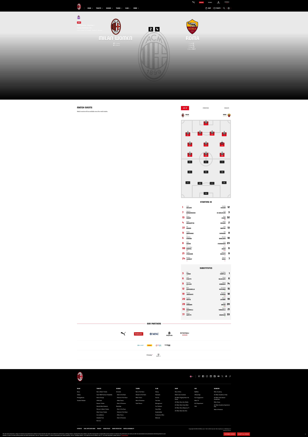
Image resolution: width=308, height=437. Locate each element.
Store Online (178, 391)
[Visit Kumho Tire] (167, 345)
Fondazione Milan (159, 415)
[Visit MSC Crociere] (154, 334)
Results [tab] (226, 108)
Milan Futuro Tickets (102, 412)
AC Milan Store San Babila (181, 402)
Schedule (118, 391)
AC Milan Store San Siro (181, 410)
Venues (157, 397)
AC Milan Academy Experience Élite (222, 405)
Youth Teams (139, 403)
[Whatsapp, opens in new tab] (226, 376)
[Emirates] (201, 2)
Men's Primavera (140, 400)
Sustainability (158, 412)
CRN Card (99, 400)
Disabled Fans (100, 417)
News (78, 391)
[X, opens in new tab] (222, 376)
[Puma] (192, 2)
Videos (78, 394)
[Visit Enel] (158, 345)
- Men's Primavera (121, 403)
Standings (118, 406)
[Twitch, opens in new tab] (199, 376)
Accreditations (100, 415)
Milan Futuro (139, 397)
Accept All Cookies (243, 434)
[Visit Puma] (123, 334)
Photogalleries (80, 397)
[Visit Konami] (184, 334)
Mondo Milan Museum (102, 406)
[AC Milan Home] (79, 6)
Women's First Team (141, 394)
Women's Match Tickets (103, 409)
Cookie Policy (124, 435)
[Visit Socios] (158, 355)
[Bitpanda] (218, 2)
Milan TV (196, 400)
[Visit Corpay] (149, 355)
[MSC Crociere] (210, 2)
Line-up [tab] (185, 108)
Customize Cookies (229, 434)
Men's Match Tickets (102, 391)
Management (158, 403)
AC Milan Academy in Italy (220, 394)
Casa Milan (158, 409)
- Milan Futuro (120, 400)
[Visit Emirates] (138, 334)
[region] (154, 434)
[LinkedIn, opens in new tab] (211, 376)
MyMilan (196, 391)
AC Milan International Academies (219, 398)
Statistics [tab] (206, 108)
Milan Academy (218, 391)
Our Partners (158, 406)
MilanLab (157, 417)
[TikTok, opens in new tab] (215, 376)
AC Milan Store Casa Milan (181, 405)
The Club (157, 400)
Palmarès (157, 394)
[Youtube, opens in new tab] (218, 376)
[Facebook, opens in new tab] (203, 376)
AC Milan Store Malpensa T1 (182, 408)
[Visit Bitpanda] (169, 334)
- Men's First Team (121, 394)
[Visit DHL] (149, 345)
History (157, 391)
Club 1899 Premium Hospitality (104, 394)
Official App (197, 394)
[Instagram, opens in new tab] (207, 376)
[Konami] (227, 2)
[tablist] (206, 108)
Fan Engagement (198, 397)
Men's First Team (140, 391)
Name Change (100, 397)
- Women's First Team (122, 397)
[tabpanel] (206, 216)
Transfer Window (81, 400)
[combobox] (191, 376)
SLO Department (198, 403)
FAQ (195, 406)
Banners (99, 420)
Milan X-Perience (218, 409)
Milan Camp (217, 402)
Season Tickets (100, 403)
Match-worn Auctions (180, 394)
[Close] (305, 434)
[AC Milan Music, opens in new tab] (230, 376)
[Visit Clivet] (140, 345)
